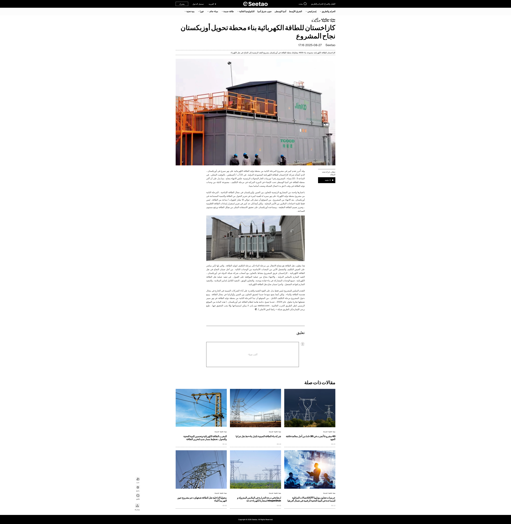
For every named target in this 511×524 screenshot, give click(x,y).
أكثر (316, 19)
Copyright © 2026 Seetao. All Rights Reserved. (255, 519)
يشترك (182, 4)
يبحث (301, 4)
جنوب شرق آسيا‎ (264, 11)
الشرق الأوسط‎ (295, 11)
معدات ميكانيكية (328, 19)
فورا (202, 11)
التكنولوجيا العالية (246, 11)
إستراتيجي (311, 11)
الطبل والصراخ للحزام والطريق (323, 4)
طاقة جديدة (229, 11)
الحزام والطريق (328, 11)
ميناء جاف (213, 11)
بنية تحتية (190, 11)
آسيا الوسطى (280, 11)
